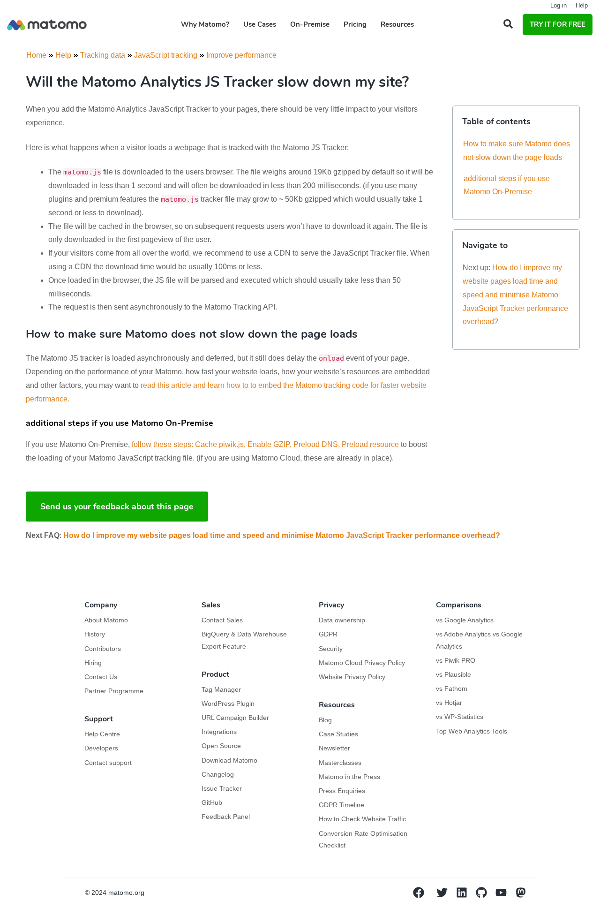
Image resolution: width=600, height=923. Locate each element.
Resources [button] (397, 24)
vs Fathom (451, 688)
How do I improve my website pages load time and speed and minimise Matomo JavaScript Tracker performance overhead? (515, 294)
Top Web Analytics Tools (471, 731)
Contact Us (100, 677)
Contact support (108, 762)
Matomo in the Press (349, 776)
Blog (325, 720)
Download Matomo (229, 760)
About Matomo (106, 620)
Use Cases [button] (259, 24)
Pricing (355, 24)
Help (582, 5)
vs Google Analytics (465, 620)
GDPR (328, 634)
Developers (101, 748)
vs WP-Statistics (459, 716)
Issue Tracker (222, 788)
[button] (508, 24)
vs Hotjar (449, 702)
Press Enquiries (342, 790)
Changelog (218, 774)
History (94, 634)
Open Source (221, 745)
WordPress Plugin (228, 703)
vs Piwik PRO (455, 660)
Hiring (93, 662)
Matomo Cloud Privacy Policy (362, 662)
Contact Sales (222, 620)
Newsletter (334, 748)
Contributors (102, 648)
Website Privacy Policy (352, 677)
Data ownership (342, 620)
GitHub (212, 802)
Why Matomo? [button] (205, 24)
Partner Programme (113, 691)
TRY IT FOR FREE (557, 24)
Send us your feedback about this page (117, 506)
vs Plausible (453, 674)
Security (331, 648)
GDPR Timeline (341, 805)
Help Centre (102, 734)
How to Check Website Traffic (362, 819)
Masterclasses (340, 762)
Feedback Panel (226, 816)
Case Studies (338, 734)
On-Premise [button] (310, 24)
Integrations (219, 731)
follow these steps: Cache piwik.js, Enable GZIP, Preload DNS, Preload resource (265, 444)
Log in (558, 5)
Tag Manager (221, 689)
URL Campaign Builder (235, 717)
